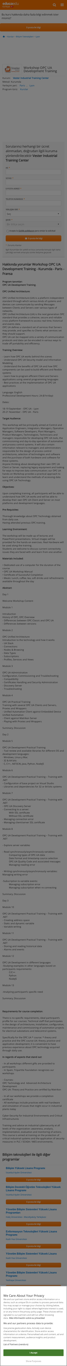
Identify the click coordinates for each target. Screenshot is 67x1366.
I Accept (33, 1352)
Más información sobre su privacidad (27, 1317)
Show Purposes (33, 1361)
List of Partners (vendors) (15, 1344)
